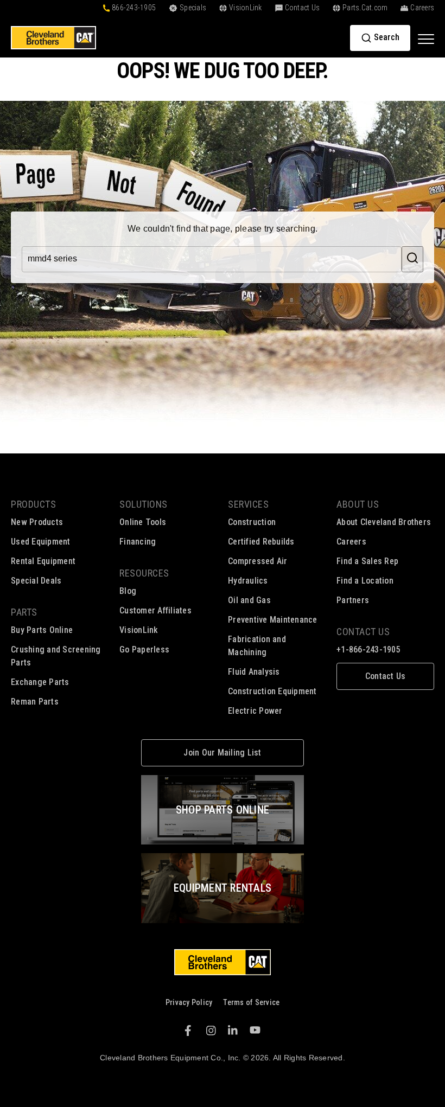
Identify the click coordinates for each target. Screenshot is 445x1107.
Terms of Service (251, 1002)
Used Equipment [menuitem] (41, 541)
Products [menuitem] (33, 504)
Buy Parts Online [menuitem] (42, 630)
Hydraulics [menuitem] (248, 580)
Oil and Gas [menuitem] (249, 600)
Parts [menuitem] (24, 612)
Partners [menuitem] (352, 600)
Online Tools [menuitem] (142, 522)
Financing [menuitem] (137, 541)
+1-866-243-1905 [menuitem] (368, 649)
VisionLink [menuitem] (138, 630)
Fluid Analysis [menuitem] (254, 672)
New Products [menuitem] (37, 522)
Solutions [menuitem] (143, 504)
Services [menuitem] (248, 504)
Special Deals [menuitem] (36, 580)
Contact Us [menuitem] (363, 631)
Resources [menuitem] (144, 573)
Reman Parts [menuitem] (35, 701)
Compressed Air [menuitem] (258, 561)
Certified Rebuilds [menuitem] (261, 541)
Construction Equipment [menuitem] (272, 691)
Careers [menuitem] (351, 541)
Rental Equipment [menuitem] (43, 561)
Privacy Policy (189, 1002)
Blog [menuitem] (127, 591)
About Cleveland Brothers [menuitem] (383, 522)
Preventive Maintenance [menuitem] (272, 620)
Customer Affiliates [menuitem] (155, 610)
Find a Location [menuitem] (364, 580)
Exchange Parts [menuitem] (40, 682)
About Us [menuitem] (357, 504)
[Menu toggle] (426, 38)
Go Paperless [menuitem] (144, 649)
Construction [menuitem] (252, 522)
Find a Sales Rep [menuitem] (367, 561)
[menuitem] (385, 676)
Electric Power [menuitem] (255, 711)
